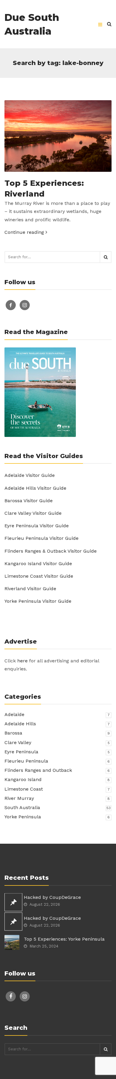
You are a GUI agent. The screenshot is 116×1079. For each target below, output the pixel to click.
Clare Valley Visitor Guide (33, 513)
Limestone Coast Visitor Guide (38, 576)
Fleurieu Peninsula (26, 761)
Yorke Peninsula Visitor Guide (37, 601)
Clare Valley (17, 742)
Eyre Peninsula (21, 752)
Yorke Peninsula (22, 817)
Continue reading (25, 232)
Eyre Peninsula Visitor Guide (36, 525)
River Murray (19, 798)
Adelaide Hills (20, 723)
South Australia (22, 807)
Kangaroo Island (23, 779)
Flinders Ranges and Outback (38, 770)
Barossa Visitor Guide (28, 500)
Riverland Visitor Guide (30, 588)
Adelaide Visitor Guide (29, 475)
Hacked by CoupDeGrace (52, 897)
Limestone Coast (23, 789)
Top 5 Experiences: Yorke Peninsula (64, 939)
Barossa (13, 733)
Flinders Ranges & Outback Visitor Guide (50, 551)
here (22, 661)
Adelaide (14, 714)
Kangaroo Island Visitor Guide (38, 563)
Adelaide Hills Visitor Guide (35, 488)
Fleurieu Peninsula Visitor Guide (41, 538)
